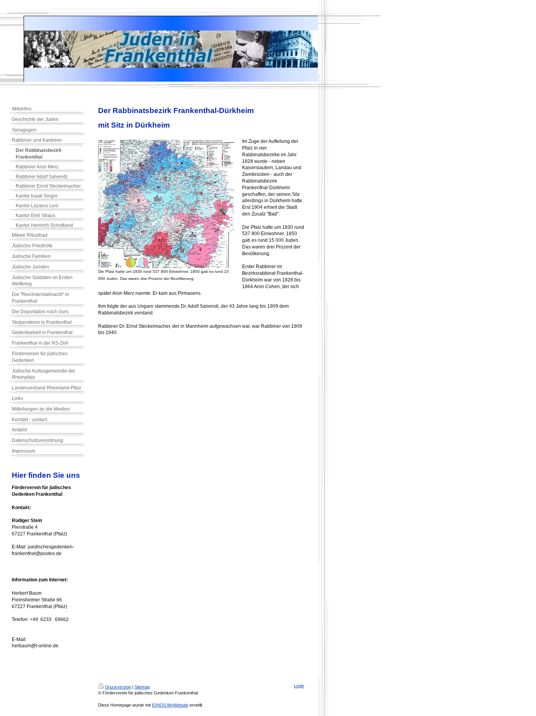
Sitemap (142, 687)
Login (299, 685)
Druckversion (118, 687)
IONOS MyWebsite (170, 705)
